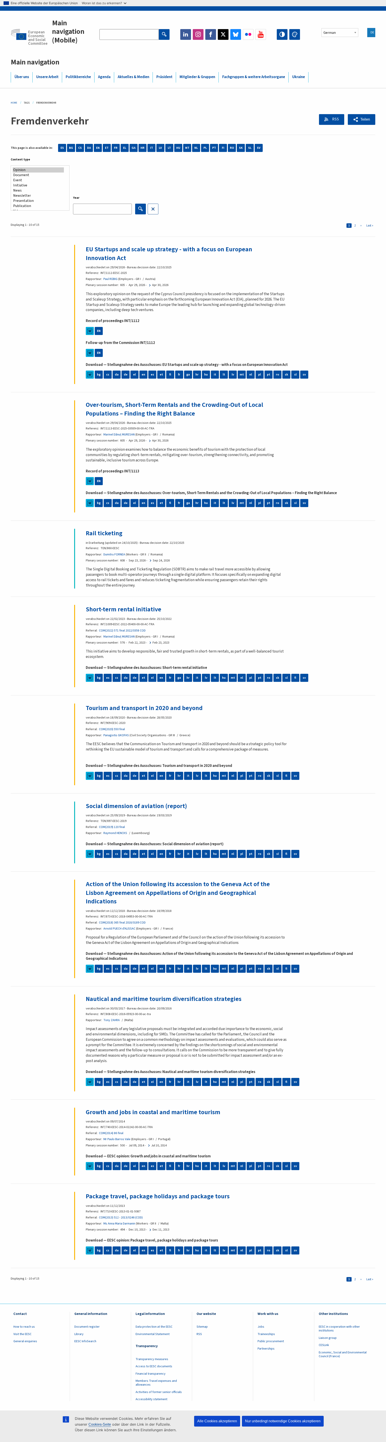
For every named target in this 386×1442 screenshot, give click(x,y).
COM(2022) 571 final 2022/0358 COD (122, 630)
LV (160, 148)
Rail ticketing (104, 533)
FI (223, 148)
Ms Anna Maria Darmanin (119, 1223)
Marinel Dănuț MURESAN (119, 434)
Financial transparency (151, 1374)
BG (71, 148)
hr (197, 374)
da (117, 374)
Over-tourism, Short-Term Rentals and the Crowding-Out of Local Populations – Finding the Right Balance (174, 409)
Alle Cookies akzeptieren (217, 1421)
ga (188, 374)
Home (14, 103)
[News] (38, 190)
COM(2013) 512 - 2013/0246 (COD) (121, 1217)
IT (151, 148)
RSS (335, 119)
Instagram (198, 34)
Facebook (210, 34)
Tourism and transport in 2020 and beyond (144, 708)
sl (295, 374)
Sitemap (202, 1327)
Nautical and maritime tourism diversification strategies (163, 998)
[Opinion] (38, 170)
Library (79, 1334)
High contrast (282, 34)
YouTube (260, 34)
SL (250, 148)
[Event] (38, 180)
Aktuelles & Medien (133, 77)
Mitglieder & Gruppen (197, 77)
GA (134, 148)
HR (143, 148)
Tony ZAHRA (111, 1020)
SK (241, 148)
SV (258, 148)
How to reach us (24, 1327)
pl (259, 374)
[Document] (38, 175)
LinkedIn (185, 34)
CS (80, 148)
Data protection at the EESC (154, 1327)
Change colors (294, 34)
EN (98, 148)
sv (304, 374)
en (143, 374)
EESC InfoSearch (85, 1341)
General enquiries (25, 1341)
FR (115, 148)
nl (250, 374)
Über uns (22, 77)
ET (107, 148)
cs (107, 374)
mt (242, 374)
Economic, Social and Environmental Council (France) (343, 1354)
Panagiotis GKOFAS (116, 735)
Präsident (164, 77)
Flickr (248, 34)
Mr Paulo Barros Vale (116, 1139)
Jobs (261, 1327)
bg (99, 374)
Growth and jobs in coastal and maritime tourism (153, 1112)
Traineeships (266, 1334)
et (161, 374)
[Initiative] (38, 185)
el (134, 374)
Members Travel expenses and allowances (156, 1383)
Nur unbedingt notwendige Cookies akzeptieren (283, 1421)
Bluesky (235, 34)
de (126, 374)
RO (232, 148)
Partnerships (266, 1348)
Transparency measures (152, 1359)
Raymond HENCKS (115, 833)
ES (62, 148)
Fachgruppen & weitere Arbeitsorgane (253, 77)
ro (277, 374)
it (215, 374)
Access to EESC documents (154, 1366)
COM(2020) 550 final (112, 729)
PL (205, 148)
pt (268, 374)
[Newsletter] (38, 195)
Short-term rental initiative (123, 609)
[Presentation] (38, 200)
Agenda (104, 77)
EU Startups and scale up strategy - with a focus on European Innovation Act (169, 253)
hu (206, 374)
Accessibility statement (151, 1399)
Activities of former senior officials (159, 1392)
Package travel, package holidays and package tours (158, 1196)
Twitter (223, 34)
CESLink (324, 1345)
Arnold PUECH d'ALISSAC (119, 928)
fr (179, 374)
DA (89, 148)
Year (76, 198)
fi (170, 374)
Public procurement (271, 1341)
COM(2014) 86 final (111, 1133)
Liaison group (328, 1338)
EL (124, 148)
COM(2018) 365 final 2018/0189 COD (122, 922)
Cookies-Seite (99, 1424)
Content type (20, 159)
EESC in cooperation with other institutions (339, 1329)
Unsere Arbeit (47, 77)
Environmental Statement (153, 1334)
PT (214, 148)
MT (187, 148)
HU (178, 148)
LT (169, 148)
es (152, 374)
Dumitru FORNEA (114, 554)
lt (224, 374)
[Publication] (38, 206)
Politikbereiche (78, 77)
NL (196, 148)
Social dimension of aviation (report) (136, 806)
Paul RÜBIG (110, 279)
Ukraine (298, 77)
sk (286, 374)
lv (233, 374)
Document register (87, 1327)
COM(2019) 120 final (112, 827)
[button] (361, 119)
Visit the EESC (22, 1334)
